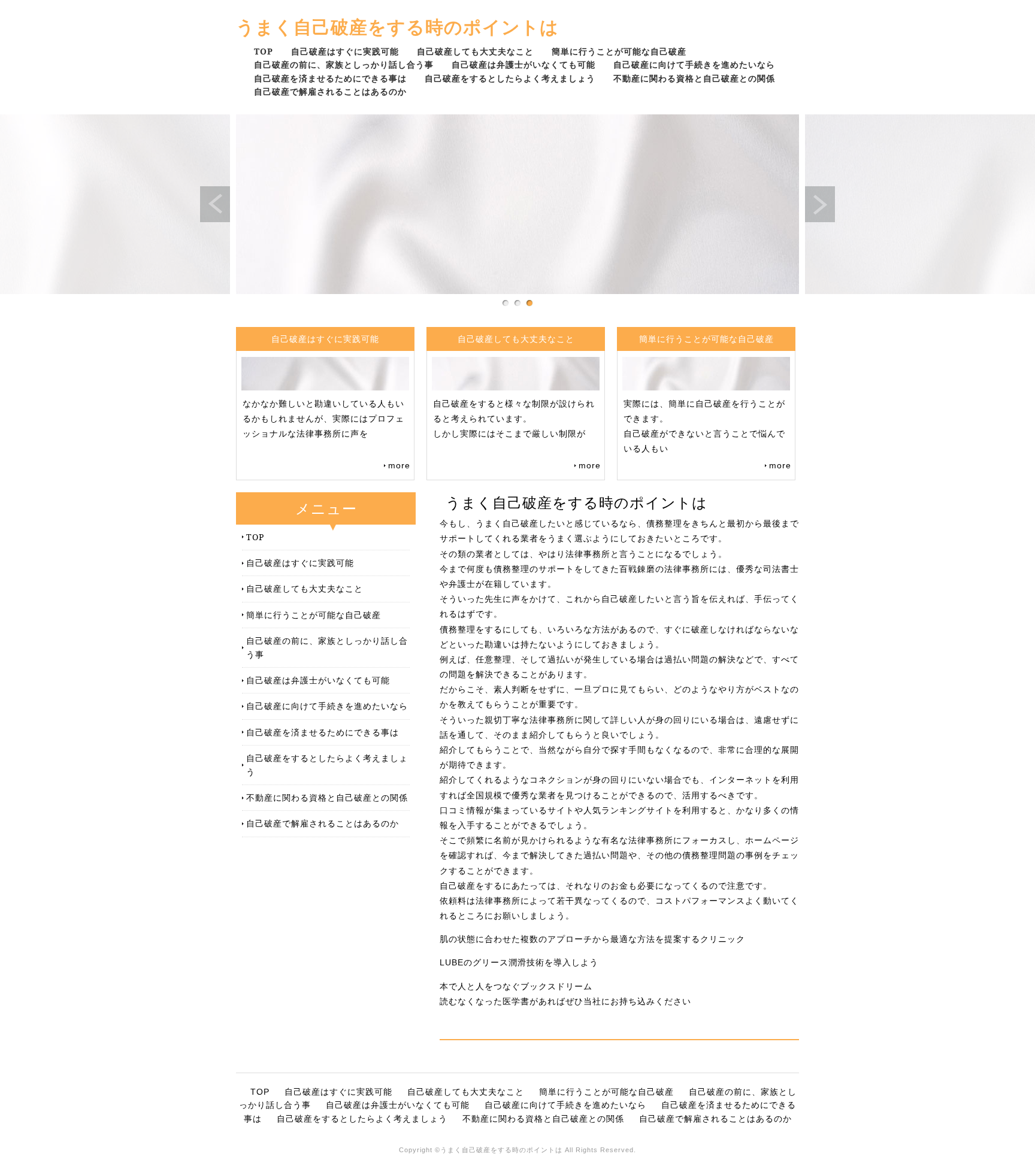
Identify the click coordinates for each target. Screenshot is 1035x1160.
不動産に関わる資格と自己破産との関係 (694, 78)
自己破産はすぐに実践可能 (345, 51)
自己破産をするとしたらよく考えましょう (510, 78)
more (399, 465)
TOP (263, 51)
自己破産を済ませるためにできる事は (330, 78)
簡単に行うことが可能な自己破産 (619, 51)
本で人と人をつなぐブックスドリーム (516, 986)
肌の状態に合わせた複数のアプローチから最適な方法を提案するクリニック (592, 939)
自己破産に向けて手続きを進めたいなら (694, 64)
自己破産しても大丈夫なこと (475, 51)
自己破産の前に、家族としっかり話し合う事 (344, 64)
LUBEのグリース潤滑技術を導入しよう (519, 962)
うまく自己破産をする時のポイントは (397, 26)
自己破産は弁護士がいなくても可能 (523, 64)
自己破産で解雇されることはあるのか (330, 91)
